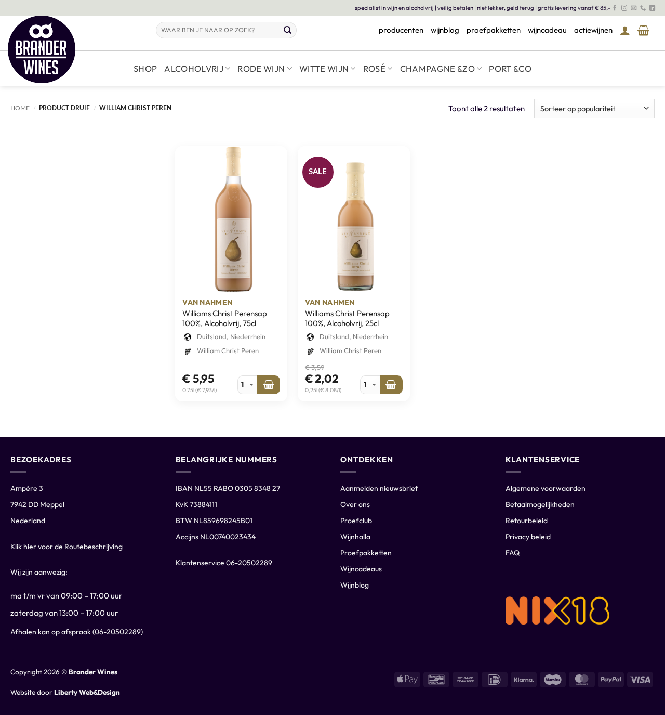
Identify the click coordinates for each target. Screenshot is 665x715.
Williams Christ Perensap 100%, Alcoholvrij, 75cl (224, 318)
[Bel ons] (643, 8)
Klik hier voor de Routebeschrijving (66, 546)
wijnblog (445, 30)
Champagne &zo (437, 68)
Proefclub (356, 520)
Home (20, 108)
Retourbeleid (527, 520)
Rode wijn (261, 68)
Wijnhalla (355, 536)
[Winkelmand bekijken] (643, 30)
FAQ (513, 552)
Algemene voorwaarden (546, 488)
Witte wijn (324, 68)
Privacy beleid (528, 536)
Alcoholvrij (193, 68)
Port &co (510, 68)
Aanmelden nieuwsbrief (379, 488)
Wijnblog (354, 585)
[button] (625, 30)
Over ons (355, 504)
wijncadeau (547, 30)
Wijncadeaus (361, 569)
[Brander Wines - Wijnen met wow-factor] (74, 49)
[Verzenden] (288, 30)
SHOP (145, 68)
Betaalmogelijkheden (540, 504)
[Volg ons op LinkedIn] (652, 8)
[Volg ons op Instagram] (624, 8)
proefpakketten (494, 30)
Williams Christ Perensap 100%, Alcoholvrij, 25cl (347, 318)
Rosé (374, 68)
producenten (401, 30)
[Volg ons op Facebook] (615, 8)
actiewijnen (593, 30)
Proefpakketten (366, 552)
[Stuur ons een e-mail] (633, 8)
